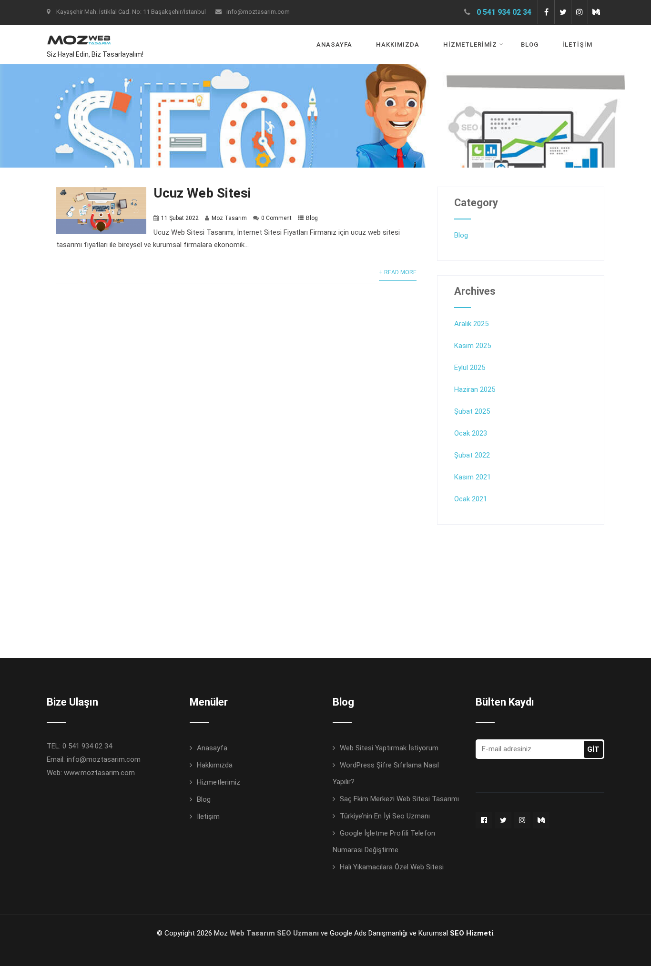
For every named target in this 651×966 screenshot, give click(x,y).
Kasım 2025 (472, 345)
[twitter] (562, 12)
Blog (530, 44)
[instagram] (579, 12)
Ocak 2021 (470, 499)
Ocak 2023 (470, 433)
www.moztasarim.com (99, 772)
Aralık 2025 (471, 323)
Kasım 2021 (472, 477)
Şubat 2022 (472, 455)
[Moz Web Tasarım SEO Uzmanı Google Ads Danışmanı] (79, 31)
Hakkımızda (397, 44)
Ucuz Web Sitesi (202, 193)
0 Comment (276, 218)
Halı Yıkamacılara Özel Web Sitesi (392, 867)
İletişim (577, 44)
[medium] (596, 12)
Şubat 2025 (472, 411)
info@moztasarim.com (258, 11)
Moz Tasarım (229, 218)
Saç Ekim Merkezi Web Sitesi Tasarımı (399, 799)
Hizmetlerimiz (470, 44)
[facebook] (546, 12)
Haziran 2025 (474, 389)
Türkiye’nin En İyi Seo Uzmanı (385, 816)
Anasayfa (334, 44)
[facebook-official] (484, 820)
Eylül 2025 (469, 367)
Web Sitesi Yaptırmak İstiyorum (389, 748)
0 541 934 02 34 (504, 12)
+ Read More (398, 272)
